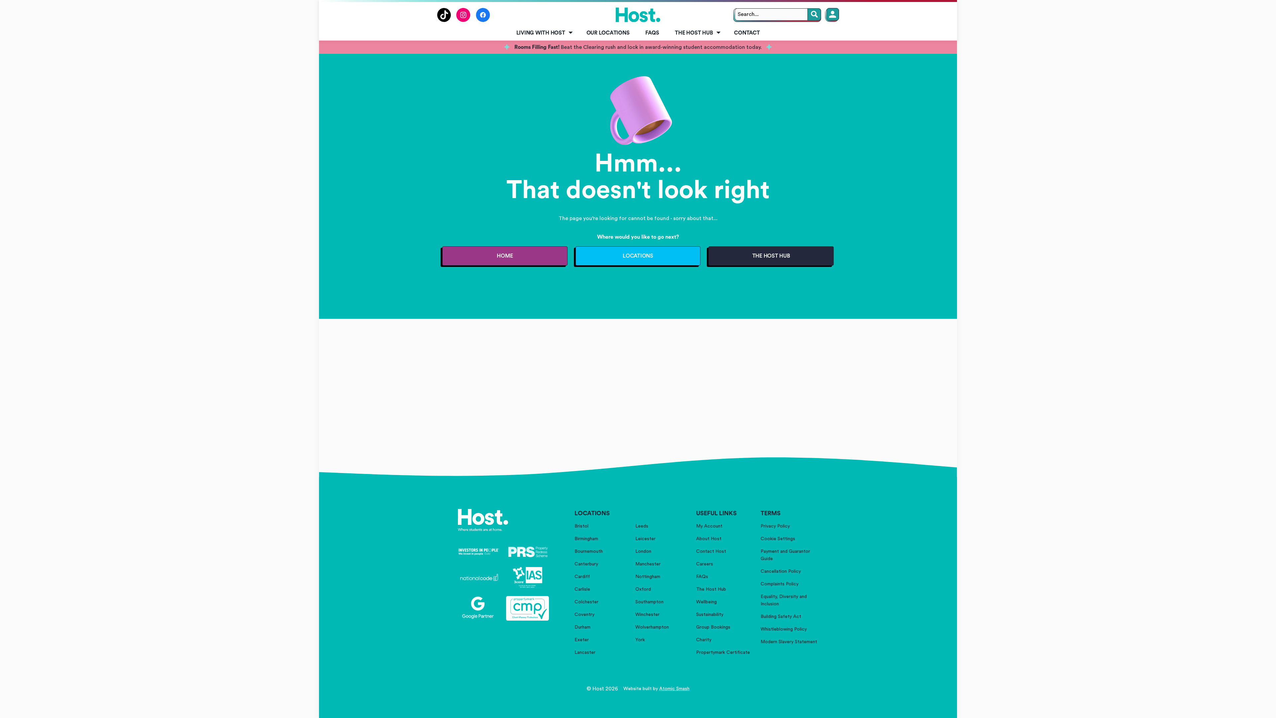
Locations (638, 256)
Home (505, 256)
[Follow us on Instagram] (463, 20)
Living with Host (540, 33)
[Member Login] (832, 14)
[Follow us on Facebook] (483, 20)
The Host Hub (694, 33)
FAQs (652, 33)
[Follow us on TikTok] (444, 20)
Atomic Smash (674, 688)
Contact (747, 33)
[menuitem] (543, 33)
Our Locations (608, 33)
